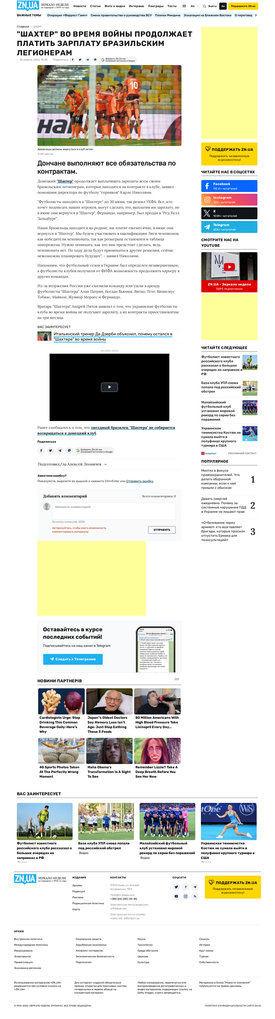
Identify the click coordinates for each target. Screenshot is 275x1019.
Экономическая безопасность (95, 956)
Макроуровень (23, 950)
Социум (204, 939)
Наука (141, 939)
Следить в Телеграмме (76, 659)
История (204, 944)
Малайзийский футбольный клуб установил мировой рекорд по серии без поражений (218, 411)
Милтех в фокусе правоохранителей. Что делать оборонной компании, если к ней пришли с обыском (220, 479)
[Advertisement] (91, 578)
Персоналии (84, 962)
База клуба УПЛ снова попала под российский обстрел (221, 387)
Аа (223, 6)
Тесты (172, 6)
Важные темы (29, 15)
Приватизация (23, 962)
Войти (212, 6)
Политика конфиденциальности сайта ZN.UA (233, 1005)
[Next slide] (255, 15)
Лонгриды (156, 6)
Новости (80, 6)
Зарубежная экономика (91, 944)
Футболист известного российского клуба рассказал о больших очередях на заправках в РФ (221, 365)
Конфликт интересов (89, 950)
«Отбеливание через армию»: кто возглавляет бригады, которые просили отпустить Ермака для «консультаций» (223, 531)
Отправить (162, 529)
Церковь (143, 956)
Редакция (78, 891)
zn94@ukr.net (118, 908)
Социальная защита (88, 939)
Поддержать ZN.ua (243, 6)
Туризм (204, 956)
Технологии (145, 944)
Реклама (77, 897)
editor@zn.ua (131, 918)
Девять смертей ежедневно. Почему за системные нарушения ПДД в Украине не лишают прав (223, 505)
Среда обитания (148, 950)
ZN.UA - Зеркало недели (229, 284)
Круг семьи (206, 950)
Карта (76, 909)
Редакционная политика (88, 903)
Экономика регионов (27, 968)
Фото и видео (115, 6)
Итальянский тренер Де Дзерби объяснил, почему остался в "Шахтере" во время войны (113, 336)
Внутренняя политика (28, 939)
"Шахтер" (65, 181)
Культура (143, 962)
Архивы (77, 885)
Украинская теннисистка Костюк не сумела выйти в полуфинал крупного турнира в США (221, 437)
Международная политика (31, 944)
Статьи (95, 6)
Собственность (209, 962)
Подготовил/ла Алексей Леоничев (69, 464)
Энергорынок (22, 956)
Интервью (136, 6)
